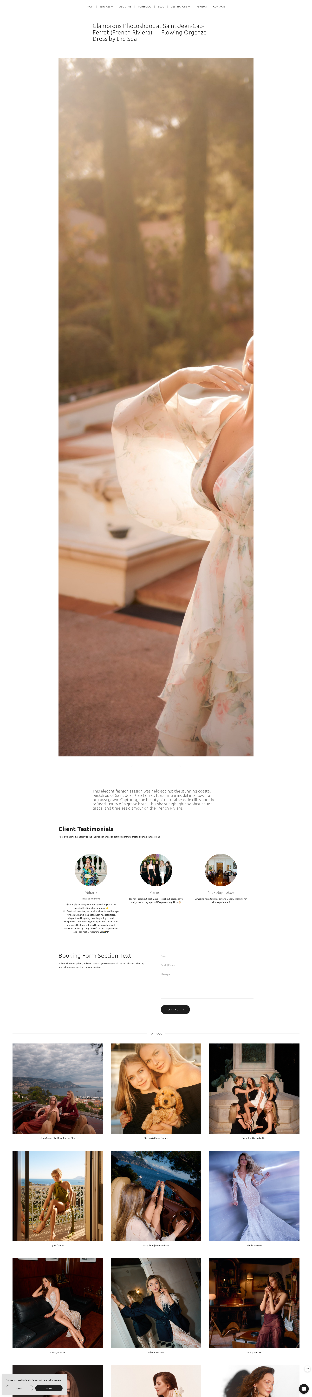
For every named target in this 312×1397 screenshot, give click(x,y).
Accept (49, 1388)
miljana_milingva (91, 898)
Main (90, 6)
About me (125, 6)
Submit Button (175, 1009)
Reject (19, 1388)
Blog (161, 6)
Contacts (219, 6)
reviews (201, 6)
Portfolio (144, 6)
